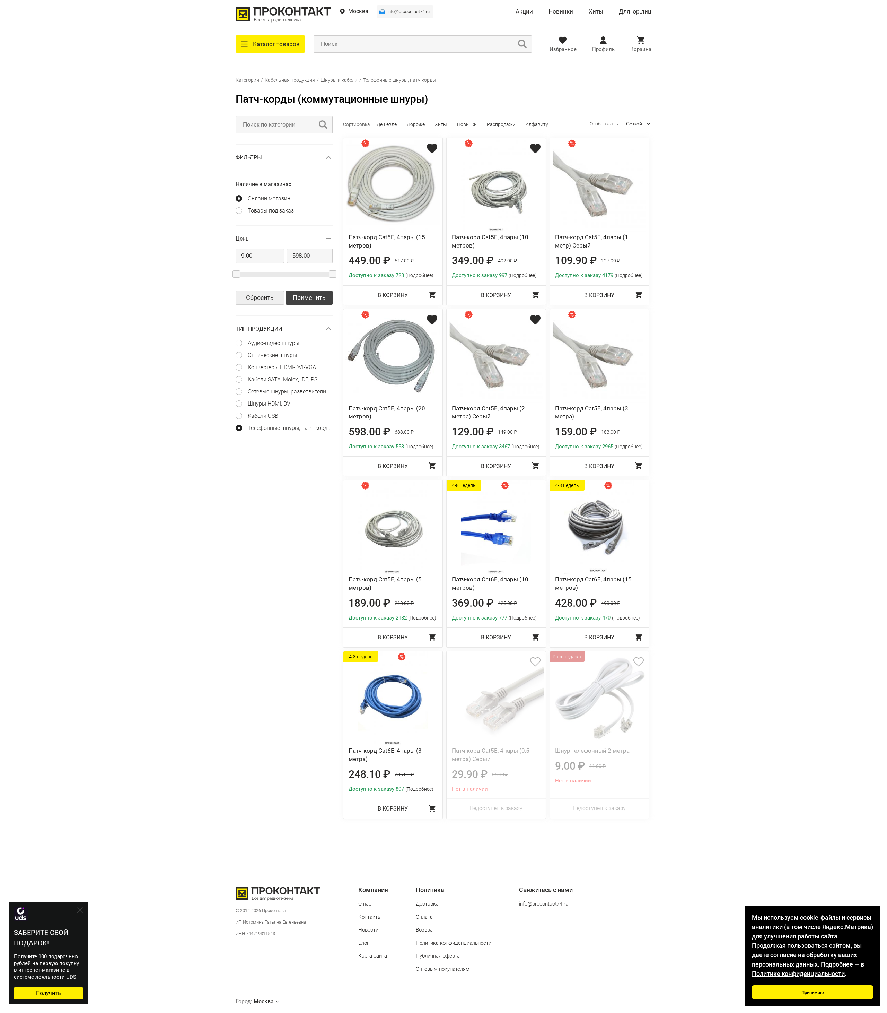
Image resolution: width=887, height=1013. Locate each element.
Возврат (425, 930)
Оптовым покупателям (442, 969)
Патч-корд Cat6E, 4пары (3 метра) (385, 754)
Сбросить (260, 297)
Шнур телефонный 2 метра (592, 750)
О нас (364, 904)
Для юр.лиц (635, 12)
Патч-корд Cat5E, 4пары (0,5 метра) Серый (490, 754)
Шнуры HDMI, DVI (270, 403)
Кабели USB (263, 416)
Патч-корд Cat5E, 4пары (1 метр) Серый (591, 241)
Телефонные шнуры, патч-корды (399, 80)
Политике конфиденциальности (798, 973)
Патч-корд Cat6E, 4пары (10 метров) (490, 583)
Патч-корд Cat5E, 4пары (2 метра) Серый (488, 412)
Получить (48, 993)
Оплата (424, 917)
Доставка (427, 904)
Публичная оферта (438, 956)
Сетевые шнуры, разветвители (287, 391)
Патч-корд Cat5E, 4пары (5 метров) (385, 583)
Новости (368, 930)
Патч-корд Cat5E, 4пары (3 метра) (591, 412)
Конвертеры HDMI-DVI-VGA (282, 367)
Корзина (640, 49)
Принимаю (812, 992)
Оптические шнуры (272, 355)
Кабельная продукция (290, 80)
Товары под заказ (271, 210)
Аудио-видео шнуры (273, 343)
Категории (247, 80)
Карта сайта (372, 956)
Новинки (560, 12)
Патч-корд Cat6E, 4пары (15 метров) (593, 583)
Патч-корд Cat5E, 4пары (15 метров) (387, 241)
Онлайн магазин (269, 198)
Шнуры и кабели (339, 80)
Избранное (563, 49)
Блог (363, 943)
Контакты (369, 917)
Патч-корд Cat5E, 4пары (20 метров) (387, 412)
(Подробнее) (419, 275)
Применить (309, 297)
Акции (524, 12)
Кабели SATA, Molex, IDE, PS (282, 379)
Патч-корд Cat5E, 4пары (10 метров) (490, 241)
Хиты (596, 12)
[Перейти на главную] (283, 20)
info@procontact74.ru (408, 11)
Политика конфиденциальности (453, 943)
